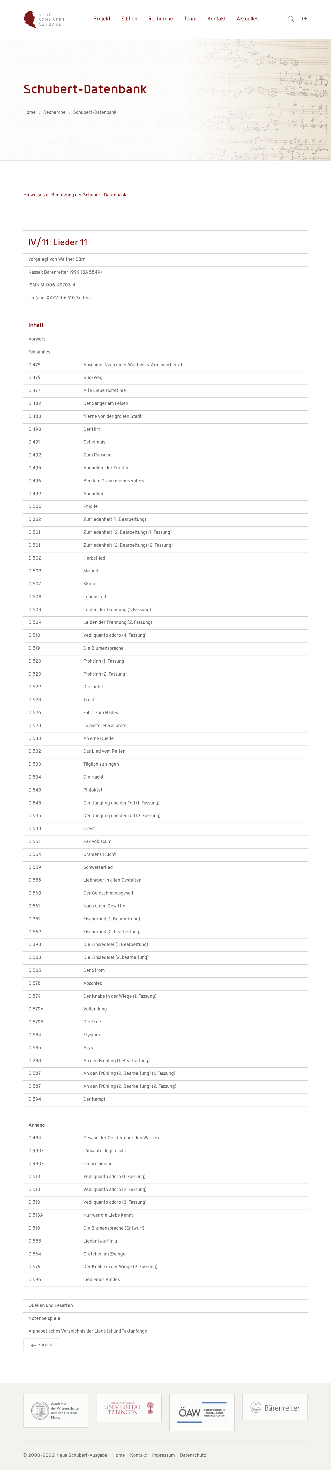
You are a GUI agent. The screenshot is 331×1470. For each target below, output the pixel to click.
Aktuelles (247, 19)
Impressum (163, 1455)
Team (190, 19)
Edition (129, 19)
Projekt (101, 19)
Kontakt (216, 19)
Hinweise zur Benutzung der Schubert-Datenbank (74, 195)
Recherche (160, 19)
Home (118, 1455)
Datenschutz (193, 1455)
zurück (44, 1345)
